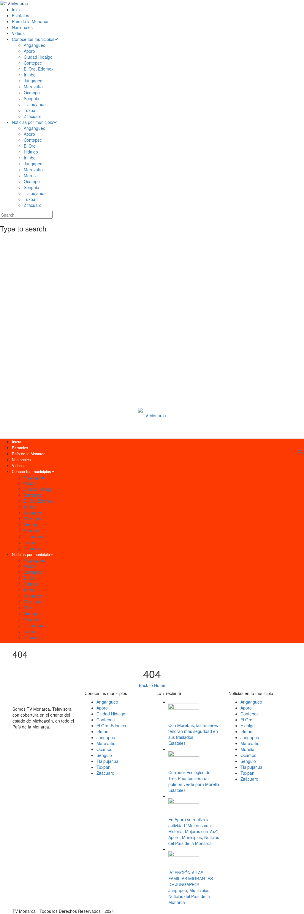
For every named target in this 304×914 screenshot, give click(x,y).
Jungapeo (33, 81)
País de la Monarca (30, 21)
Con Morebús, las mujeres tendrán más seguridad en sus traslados (193, 731)
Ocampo (32, 92)
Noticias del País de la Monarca (193, 840)
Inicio (17, 9)
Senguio (31, 98)
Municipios (192, 837)
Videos (18, 33)
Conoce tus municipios (33, 39)
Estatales (20, 15)
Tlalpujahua (35, 104)
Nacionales (22, 27)
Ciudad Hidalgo (38, 57)
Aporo (29, 51)
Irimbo (30, 75)
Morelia (31, 175)
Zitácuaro (33, 116)
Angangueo (34, 45)
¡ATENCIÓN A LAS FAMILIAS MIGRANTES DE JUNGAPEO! (190, 878)
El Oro (30, 146)
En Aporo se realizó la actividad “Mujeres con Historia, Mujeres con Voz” (193, 825)
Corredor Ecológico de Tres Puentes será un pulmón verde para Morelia (193, 778)
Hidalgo (31, 152)
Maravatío (33, 87)
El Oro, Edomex (38, 69)
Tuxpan (31, 110)
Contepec (33, 63)
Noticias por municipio (32, 122)
